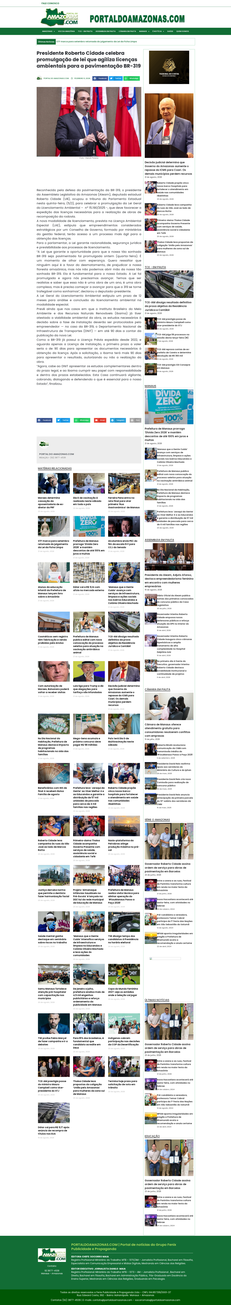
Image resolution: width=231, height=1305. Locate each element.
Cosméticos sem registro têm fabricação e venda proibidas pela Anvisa (53, 640)
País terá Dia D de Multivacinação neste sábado (121, 741)
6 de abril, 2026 (163, 677)
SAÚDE (170, 31)
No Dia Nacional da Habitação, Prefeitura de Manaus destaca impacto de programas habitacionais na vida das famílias (53, 746)
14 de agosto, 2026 (165, 359)
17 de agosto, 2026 (165, 341)
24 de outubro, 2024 (166, 909)
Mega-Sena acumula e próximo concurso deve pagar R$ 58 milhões (87, 741)
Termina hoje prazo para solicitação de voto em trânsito (122, 1084)
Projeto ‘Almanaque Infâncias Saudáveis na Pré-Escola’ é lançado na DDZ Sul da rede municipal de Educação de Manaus (88, 896)
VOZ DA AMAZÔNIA (66, 31)
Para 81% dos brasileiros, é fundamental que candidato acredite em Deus (88, 1043)
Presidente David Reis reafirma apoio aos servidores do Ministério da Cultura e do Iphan (174, 767)
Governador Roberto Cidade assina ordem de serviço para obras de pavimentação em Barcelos (167, 867)
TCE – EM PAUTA (85, 31)
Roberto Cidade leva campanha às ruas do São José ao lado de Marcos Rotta (53, 845)
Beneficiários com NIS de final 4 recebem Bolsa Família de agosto (52, 791)
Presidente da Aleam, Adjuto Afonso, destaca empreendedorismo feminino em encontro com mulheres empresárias (169, 580)
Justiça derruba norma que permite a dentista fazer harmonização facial (53, 893)
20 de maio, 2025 (164, 789)
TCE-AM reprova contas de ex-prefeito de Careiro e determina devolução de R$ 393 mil (174, 352)
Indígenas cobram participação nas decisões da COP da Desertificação (124, 1041)
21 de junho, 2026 (164, 893)
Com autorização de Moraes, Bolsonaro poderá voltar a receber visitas (53, 689)
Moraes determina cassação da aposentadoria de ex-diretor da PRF (51, 502)
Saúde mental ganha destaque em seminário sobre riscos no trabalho (52, 939)
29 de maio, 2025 (164, 773)
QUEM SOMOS (182, 31)
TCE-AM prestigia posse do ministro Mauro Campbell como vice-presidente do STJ (52, 1086)
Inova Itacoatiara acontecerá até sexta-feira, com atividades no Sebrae (175, 902)
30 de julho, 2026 (164, 608)
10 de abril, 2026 (164, 630)
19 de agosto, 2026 (153, 589)
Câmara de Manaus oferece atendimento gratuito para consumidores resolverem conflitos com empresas (167, 730)
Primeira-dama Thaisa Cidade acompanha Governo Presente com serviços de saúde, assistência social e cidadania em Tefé (86, 848)
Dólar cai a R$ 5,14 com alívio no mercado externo (88, 588)
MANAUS (143, 31)
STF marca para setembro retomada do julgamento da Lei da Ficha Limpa (53, 544)
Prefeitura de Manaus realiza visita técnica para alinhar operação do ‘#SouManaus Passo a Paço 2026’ (123, 896)
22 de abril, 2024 (164, 946)
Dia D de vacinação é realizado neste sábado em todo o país (87, 501)
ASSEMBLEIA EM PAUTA (106, 31)
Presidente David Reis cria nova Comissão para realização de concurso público (174, 782)
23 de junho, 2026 (153, 875)
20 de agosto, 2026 (165, 199)
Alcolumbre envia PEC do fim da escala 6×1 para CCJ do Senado (122, 544)
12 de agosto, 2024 (165, 928)
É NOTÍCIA (157, 31)
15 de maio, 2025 (164, 807)
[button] (100, 78)
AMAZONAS (47, 31)
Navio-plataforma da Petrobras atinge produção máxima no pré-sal (123, 845)
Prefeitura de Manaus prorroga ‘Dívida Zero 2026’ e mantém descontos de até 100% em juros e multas (89, 547)
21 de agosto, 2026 (153, 177)
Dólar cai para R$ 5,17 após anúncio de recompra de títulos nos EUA (53, 1130)
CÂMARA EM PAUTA (127, 31)
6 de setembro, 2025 (166, 758)
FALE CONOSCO (50, 3)
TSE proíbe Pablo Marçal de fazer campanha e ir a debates (53, 1041)
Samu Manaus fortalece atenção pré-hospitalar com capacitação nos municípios (52, 993)
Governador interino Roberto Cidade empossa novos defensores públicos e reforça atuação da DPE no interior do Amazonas (173, 620)
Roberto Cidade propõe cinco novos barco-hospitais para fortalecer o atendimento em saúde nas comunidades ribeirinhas (123, 796)
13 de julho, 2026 (152, 739)
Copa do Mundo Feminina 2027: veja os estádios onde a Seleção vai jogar (123, 992)
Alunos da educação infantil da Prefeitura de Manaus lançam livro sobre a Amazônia (52, 591)
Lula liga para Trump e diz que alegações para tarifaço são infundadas (88, 689)
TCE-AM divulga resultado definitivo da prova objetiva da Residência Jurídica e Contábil (123, 641)
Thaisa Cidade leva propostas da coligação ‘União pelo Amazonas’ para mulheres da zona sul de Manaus (89, 1088)
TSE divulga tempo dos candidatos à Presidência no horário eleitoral (123, 939)
